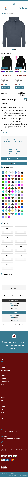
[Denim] (19, 182)
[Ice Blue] (16, 191)
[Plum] (3, 207)
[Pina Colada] (12, 204)
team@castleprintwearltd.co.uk (12, 438)
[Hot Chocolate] (9, 191)
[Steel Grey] (3, 214)
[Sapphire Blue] (3, 210)
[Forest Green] (12, 188)
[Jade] (22, 191)
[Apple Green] (6, 172)
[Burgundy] (16, 176)
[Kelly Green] (6, 195)
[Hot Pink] (12, 191)
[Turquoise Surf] (22, 214)
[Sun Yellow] (9, 214)
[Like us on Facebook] (2, 446)
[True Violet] (19, 214)
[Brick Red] (6, 176)
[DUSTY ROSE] (22, 185)
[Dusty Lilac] (12, 185)
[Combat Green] (3, 182)
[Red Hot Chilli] (16, 207)
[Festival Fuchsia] (6, 188)
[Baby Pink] (19, 172)
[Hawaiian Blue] (3, 191)
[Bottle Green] (3, 176)
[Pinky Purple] (16, 204)
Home (2, 13)
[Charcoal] (16, 179)
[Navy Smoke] (9, 201)
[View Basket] (23, 8)
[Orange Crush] (22, 201)
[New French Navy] (12, 201)
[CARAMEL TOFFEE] (12, 179)
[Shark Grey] (9, 210)
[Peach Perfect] (6, 204)
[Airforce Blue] (3, 172)
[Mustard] (22, 198)
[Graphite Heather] (22, 188)
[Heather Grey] (6, 191)
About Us (3, 364)
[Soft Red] (19, 210)
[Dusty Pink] (16, 185)
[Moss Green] (19, 198)
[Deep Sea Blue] (16, 182)
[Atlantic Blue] (16, 172)
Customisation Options (15, 159)
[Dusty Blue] (6, 185)
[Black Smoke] (22, 172)
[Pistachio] (19, 204)
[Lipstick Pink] (6, 198)
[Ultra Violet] (3, 217)
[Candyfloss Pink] (6, 179)
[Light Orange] (19, 195)
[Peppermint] (9, 204)
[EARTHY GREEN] (3, 188)
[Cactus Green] (3, 179)
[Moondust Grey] (16, 198)
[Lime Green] (3, 198)
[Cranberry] (9, 182)
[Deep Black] (12, 182)
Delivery (15, 163)
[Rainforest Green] (12, 207)
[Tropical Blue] (16, 214)
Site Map (4, 450)
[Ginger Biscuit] (16, 188)
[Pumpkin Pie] (6, 207)
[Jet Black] (3, 195)
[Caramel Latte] (9, 179)
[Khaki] (9, 195)
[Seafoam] (6, 210)
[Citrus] (22, 179)
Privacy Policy (6, 449)
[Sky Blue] (16, 210)
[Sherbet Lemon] (12, 210)
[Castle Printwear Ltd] (9, 8)
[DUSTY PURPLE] (19, 185)
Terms (2, 449)
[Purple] (9, 207)
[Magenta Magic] (9, 198)
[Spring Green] (22, 210)
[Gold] (19, 188)
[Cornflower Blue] (6, 182)
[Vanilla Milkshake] (6, 217)
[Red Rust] (19, 207)
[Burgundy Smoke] (19, 176)
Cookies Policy (12, 449)
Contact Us (3, 367)
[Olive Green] (19, 201)
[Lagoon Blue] (12, 195)
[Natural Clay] (3, 201)
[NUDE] (16, 201)
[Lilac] (22, 195)
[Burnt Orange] (22, 176)
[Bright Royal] (9, 176)
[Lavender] (16, 195)
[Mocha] (12, 198)
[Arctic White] (9, 172)
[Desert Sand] (22, 182)
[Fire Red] (9, 188)
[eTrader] (14, 467)
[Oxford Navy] (3, 204)
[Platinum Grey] (22, 204)
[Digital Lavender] (3, 185)
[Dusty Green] (9, 185)
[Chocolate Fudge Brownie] (19, 179)
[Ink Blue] (19, 191)
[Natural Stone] (6, 201)
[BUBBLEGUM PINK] (12, 176)
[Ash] (12, 172)
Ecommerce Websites (12, 475)
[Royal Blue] (22, 207)
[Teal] (12, 214)
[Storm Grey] (6, 214)
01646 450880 (17, 347)
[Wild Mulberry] (9, 217)
